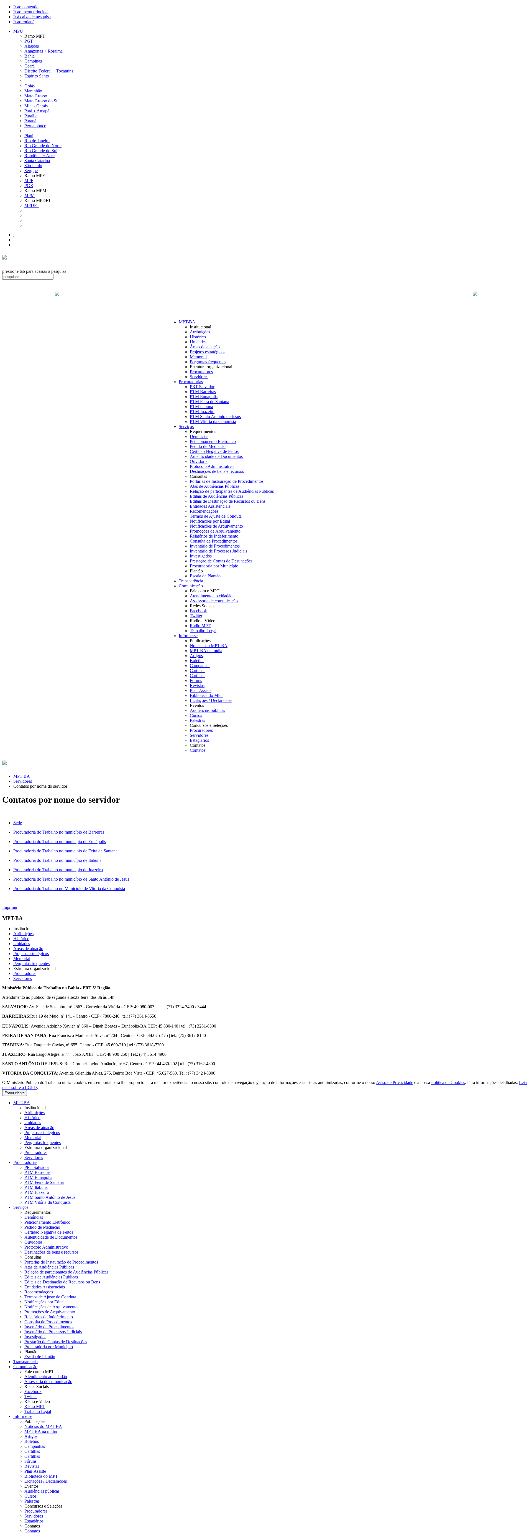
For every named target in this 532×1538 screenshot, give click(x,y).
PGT (28, 41)
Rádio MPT (200, 625)
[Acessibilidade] (13, 234)
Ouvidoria (199, 461)
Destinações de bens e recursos (217, 471)
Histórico (198, 336)
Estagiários (199, 740)
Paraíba (30, 115)
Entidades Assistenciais (210, 506)
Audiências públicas (207, 710)
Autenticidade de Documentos (216, 456)
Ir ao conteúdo (26, 6)
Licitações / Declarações (211, 700)
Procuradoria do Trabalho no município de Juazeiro (58, 869)
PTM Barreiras (203, 391)
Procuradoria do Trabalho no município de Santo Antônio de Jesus (71, 879)
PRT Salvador (202, 386)
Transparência (191, 581)
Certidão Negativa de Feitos (214, 451)
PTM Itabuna (201, 406)
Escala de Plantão (205, 576)
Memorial (198, 356)
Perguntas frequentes (208, 361)
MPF (28, 180)
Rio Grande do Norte (43, 145)
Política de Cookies (448, 1082)
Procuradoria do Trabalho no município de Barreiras (58, 832)
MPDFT (31, 205)
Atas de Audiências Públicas (214, 486)
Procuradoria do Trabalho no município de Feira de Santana (65, 851)
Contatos (197, 750)
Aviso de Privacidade (394, 1082)
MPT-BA (187, 322)
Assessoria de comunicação (214, 600)
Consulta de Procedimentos (213, 541)
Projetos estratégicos (207, 351)
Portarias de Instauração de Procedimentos (227, 481)
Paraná (30, 120)
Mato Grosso (35, 96)
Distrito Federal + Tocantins (48, 71)
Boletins (197, 660)
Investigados (201, 556)
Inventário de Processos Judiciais (218, 551)
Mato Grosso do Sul (42, 100)
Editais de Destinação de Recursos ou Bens (227, 501)
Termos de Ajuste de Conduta (216, 516)
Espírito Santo (36, 76)
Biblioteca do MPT (206, 695)
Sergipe (31, 170)
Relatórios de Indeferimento (214, 536)
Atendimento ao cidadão (211, 595)
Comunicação (191, 585)
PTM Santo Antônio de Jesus (215, 416)
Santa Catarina (37, 160)
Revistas (197, 685)
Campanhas (200, 665)
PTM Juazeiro (202, 411)
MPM (29, 195)
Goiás (29, 86)
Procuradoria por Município (214, 566)
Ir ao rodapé (23, 21)
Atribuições (200, 332)
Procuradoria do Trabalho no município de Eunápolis (59, 841)
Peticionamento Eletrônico (213, 441)
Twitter (196, 615)
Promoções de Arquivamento (215, 531)
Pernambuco (35, 125)
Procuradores (201, 371)
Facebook (198, 610)
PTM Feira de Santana (209, 401)
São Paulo (33, 165)
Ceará (29, 66)
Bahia (29, 56)
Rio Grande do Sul (40, 150)
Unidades (198, 341)
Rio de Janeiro (37, 140)
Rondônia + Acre (39, 155)
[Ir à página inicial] (266, 300)
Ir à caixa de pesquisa (32, 16)
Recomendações (204, 511)
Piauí (28, 135)
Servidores (199, 376)
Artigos (196, 655)
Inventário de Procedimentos (215, 546)
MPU (18, 31)
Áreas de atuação (205, 346)
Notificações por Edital (210, 521)
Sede (17, 822)
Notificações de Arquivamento (216, 526)
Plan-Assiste (200, 690)
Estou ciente (14, 1093)
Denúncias (199, 436)
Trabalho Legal (203, 630)
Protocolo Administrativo (212, 466)
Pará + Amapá (36, 110)
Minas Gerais (36, 105)
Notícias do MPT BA (208, 645)
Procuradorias (191, 381)
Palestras (197, 720)
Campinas (33, 61)
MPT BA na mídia (206, 650)
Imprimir (9, 907)
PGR (28, 185)
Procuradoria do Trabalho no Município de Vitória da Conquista (69, 888)
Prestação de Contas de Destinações (221, 561)
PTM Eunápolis (204, 396)
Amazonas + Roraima (43, 51)
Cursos (196, 715)
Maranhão (33, 91)
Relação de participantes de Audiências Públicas (232, 491)
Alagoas (31, 46)
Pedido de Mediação (208, 446)
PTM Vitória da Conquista (213, 421)
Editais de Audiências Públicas (216, 496)
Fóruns (196, 680)
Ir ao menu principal (30, 11)
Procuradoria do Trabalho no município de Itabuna (57, 860)
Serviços (186, 426)
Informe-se (188, 635)
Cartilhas (197, 670)
